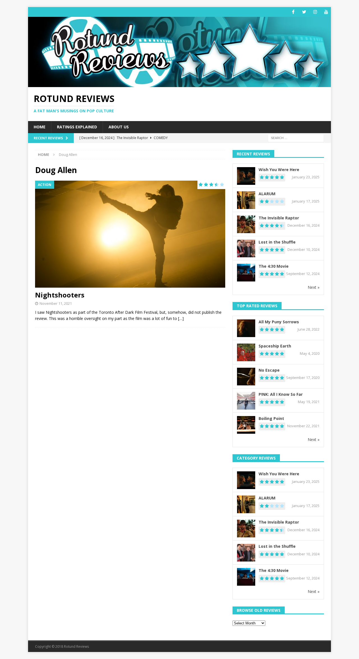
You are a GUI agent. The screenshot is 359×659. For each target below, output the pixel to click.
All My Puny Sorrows (279, 321)
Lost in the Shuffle (277, 242)
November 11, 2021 (56, 303)
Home (39, 126)
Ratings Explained (77, 126)
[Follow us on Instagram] (315, 12)
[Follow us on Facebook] (293, 12)
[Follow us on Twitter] (304, 12)
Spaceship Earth (275, 346)
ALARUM (267, 193)
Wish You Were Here (279, 169)
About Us (119, 126)
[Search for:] (296, 137)
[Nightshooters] (130, 234)
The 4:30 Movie (274, 266)
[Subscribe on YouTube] (326, 12)
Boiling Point (271, 418)
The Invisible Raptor (279, 218)
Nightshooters (59, 294)
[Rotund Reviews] (179, 84)
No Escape (269, 370)
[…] (181, 318)
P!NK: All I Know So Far (281, 394)
